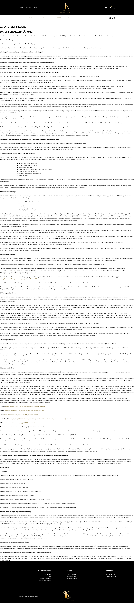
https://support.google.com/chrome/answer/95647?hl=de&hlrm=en (25, 406)
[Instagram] (114, 18)
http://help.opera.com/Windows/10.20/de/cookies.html (21, 414)
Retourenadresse (72, 578)
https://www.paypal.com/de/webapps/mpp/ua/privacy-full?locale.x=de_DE (22, 279)
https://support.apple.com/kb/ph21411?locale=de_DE (19, 423)
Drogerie (46, 18)
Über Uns (28, 7)
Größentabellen (71, 574)
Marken (68, 18)
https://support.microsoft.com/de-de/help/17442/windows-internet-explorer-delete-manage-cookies (41, 418)
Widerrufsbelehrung (45, 578)
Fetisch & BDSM (57, 18)
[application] (25, 18)
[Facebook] (110, 18)
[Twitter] (112, 18)
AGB (50, 576)
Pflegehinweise (71, 576)
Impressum (48, 574)
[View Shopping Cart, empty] (110, 7)
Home (21, 7)
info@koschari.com (111, 576)
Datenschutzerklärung (44, 580)
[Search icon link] (106, 7)
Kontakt (35, 7)
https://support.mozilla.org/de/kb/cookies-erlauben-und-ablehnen (25, 410)
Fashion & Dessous (34, 18)
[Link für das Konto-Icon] (114, 8)
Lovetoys (22, 18)
